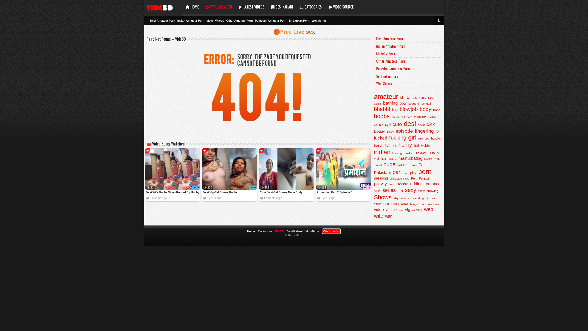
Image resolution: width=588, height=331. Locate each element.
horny (405, 145)
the (422, 204)
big (395, 109)
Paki (422, 165)
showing (432, 191)
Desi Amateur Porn (162, 20)
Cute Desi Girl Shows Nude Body (281, 192)
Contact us (265, 231)
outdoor (403, 165)
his (395, 145)
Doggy (379, 131)
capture (420, 117)
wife (378, 216)
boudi (395, 117)
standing (418, 198)
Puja (414, 178)
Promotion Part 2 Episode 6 (334, 192)
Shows (383, 197)
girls (420, 138)
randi (392, 184)
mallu (392, 158)
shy (396, 198)
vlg (407, 209)
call (403, 117)
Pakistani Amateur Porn (270, 20)
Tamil (404, 204)
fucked (380, 138)
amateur (386, 96)
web (428, 209)
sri (409, 198)
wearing (417, 210)
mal (376, 158)
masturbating (410, 158)
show (421, 191)
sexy (410, 190)
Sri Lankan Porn (298, 20)
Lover (433, 152)
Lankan (409, 153)
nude (390, 164)
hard (378, 145)
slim (403, 198)
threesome (432, 204)
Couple (378, 125)
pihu (406, 173)
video (379, 209)
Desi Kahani (283, 7)
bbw (403, 103)
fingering (424, 131)
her (387, 145)
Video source (342, 7)
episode (404, 131)
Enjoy (390, 131)
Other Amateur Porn (239, 20)
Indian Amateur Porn (190, 20)
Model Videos (215, 20)
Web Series (319, 20)
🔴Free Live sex (294, 32)
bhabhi (382, 109)
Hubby (426, 145)
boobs (382, 116)
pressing (381, 178)
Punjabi (424, 178)
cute (397, 124)
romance (432, 183)
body (425, 109)
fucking (397, 137)
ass (414, 98)
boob (437, 110)
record (403, 184)
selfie (377, 191)
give (427, 138)
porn (425, 171)
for (438, 131)
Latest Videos (253, 7)
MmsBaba (312, 231)
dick (431, 124)
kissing (397, 153)
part (397, 172)
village (391, 210)
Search (439, 20)
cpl (388, 124)
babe (431, 98)
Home (194, 7)
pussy (380, 183)
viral (401, 210)
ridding (416, 184)
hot (416, 145)
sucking (391, 203)
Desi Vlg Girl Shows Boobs (220, 192)
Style (378, 204)
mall (383, 158)
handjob (436, 138)
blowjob (409, 109)
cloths (432, 117)
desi (410, 123)
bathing (390, 103)
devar (421, 125)
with (389, 216)
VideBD (163, 7)
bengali (426, 103)
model (378, 165)
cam (409, 117)
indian (382, 152)
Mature (428, 158)
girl (412, 137)
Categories (313, 7)
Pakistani (382, 172)
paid (413, 165)
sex (400, 191)
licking (421, 153)
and (405, 97)
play (413, 173)
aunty (422, 98)
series (389, 190)
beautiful (414, 103)
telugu (414, 204)
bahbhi (377, 103)
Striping (431, 198)
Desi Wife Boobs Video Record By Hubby (172, 192)
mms (437, 158)
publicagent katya (399, 178)
